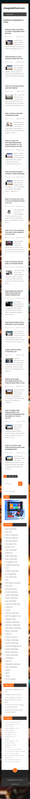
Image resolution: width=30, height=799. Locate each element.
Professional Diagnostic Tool (14, 646)
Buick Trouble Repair (11, 559)
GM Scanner (9, 586)
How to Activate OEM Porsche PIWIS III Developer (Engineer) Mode (14, 447)
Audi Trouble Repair (11, 529)
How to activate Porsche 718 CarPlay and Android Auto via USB (14, 232)
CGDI (7, 568)
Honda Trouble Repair (12, 592)
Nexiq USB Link (9, 757)
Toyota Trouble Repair (12, 655)
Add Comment (21, 36)
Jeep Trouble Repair (11, 601)
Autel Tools (9, 532)
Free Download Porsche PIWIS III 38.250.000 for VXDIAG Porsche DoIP (14, 293)
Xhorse (8, 676)
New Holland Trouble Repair (13, 628)
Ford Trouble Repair (11, 577)
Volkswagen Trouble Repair (13, 664)
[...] (23, 48)
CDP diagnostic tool (10, 734)
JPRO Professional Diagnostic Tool (14, 755)
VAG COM (8, 661)
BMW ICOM (9, 553)
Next (15, 476)
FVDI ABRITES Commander (13, 583)
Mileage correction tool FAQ (13, 694)
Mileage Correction (11, 619)
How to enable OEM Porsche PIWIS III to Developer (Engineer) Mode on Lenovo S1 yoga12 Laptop (14, 414)
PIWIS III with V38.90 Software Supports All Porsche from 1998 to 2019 (14, 381)
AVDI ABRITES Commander (12, 762)
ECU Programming (11, 574)
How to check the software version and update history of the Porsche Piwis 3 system (13, 143)
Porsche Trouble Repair (12, 643)
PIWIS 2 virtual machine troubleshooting (13, 114)
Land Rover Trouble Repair (13, 604)
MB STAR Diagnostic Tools (13, 616)
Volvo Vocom (8, 747)
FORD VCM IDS (9, 726)
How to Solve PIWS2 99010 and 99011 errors (14, 87)
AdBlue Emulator (9, 730)
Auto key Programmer (12, 538)
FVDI (7, 580)
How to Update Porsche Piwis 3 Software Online (14, 263)
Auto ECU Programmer (12, 535)
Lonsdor (8, 610)
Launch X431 (9, 607)
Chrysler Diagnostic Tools (12, 728)
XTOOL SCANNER (11, 679)
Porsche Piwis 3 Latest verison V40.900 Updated (14, 58)
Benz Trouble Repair (11, 550)
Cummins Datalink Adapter (12, 753)
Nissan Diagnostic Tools (11, 741)
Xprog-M (7, 739)
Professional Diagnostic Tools (13, 722)
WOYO (7, 673)
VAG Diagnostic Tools (10, 732)
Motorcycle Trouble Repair (13, 625)
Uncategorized (10, 658)
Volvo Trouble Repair (11, 667)
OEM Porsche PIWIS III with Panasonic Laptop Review (14, 323)
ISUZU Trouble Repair (12, 598)
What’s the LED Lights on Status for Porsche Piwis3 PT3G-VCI (14, 201)
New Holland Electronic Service (13, 759)
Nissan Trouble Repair (12, 631)
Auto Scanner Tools (11, 544)
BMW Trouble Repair (11, 556)
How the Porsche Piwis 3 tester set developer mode (14, 173)
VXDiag (8, 670)
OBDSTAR (8, 634)
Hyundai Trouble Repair (12, 595)
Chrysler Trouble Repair (12, 571)
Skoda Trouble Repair (11, 652)
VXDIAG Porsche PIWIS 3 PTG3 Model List (13, 351)
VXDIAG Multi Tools (10, 736)
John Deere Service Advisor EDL (13, 749)
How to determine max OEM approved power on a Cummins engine (13, 700)
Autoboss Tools (10, 547)
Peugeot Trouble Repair (12, 640)
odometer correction (11, 637)
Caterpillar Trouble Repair (13, 565)
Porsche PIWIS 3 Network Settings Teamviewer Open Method (14, 31)
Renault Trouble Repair (12, 649)
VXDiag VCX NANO (10, 743)
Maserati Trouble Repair (12, 613)
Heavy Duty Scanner (11, 589)
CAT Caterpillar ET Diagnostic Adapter (15, 751)
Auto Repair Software (11, 541)
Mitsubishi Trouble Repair (13, 622)
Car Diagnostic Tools (11, 562)
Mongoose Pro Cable (10, 745)
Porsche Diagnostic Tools (12, 724)
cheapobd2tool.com (14, 8)
